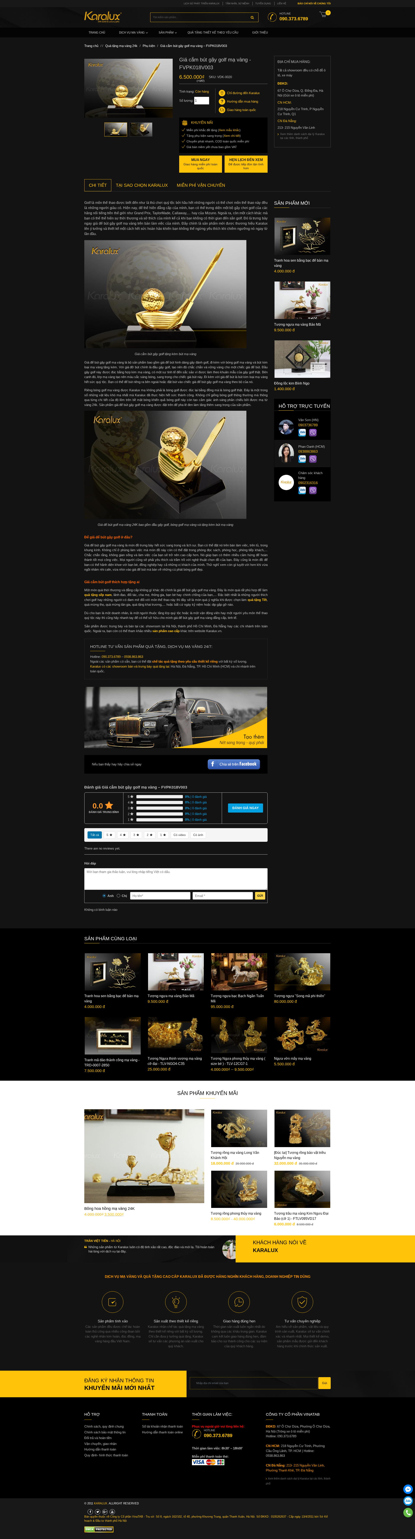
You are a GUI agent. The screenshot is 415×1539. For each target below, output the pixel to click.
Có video (180, 835)
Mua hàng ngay (148, 1172)
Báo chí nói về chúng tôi (314, 3)
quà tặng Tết (257, 600)
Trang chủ (97, 32)
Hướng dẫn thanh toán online (162, 1432)
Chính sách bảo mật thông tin (105, 1432)
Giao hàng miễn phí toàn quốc (200, 164)
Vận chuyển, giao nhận (100, 1444)
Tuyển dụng (263, 3)
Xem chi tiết (232, 135)
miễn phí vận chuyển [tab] (201, 185)
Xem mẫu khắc (229, 130)
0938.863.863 (133, 656)
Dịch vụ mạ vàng (132, 32)
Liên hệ (281, 3)
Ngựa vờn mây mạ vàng (292, 1058)
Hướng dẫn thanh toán (100, 1449)
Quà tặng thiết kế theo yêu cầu (213, 32)
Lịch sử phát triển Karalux (201, 3)
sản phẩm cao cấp (166, 631)
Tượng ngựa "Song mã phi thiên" (299, 996)
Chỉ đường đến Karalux (243, 93)
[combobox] (204, 17)
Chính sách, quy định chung (104, 1426)
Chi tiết (147, 1159)
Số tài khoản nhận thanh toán (162, 1426)
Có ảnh (198, 835)
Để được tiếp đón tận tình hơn (245, 164)
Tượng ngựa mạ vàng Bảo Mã (297, 324)
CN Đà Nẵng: (287, 121)
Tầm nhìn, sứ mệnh (237, 3)
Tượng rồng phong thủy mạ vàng (236, 1213)
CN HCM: (285, 102)
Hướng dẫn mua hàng (242, 101)
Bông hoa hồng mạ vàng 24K (109, 1208)
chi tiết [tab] (98, 185)
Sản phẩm (166, 32)
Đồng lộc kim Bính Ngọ (292, 383)
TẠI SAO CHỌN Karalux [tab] (142, 185)
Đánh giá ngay (245, 808)
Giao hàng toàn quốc (241, 110)
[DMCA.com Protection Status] (98, 1529)
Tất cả (94, 835)
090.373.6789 (111, 656)
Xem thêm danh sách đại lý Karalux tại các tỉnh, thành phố (302, 136)
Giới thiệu (260, 32)
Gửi (260, 895)
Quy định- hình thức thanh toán (106, 1455)
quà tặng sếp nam (98, 595)
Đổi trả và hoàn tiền (98, 1438)
